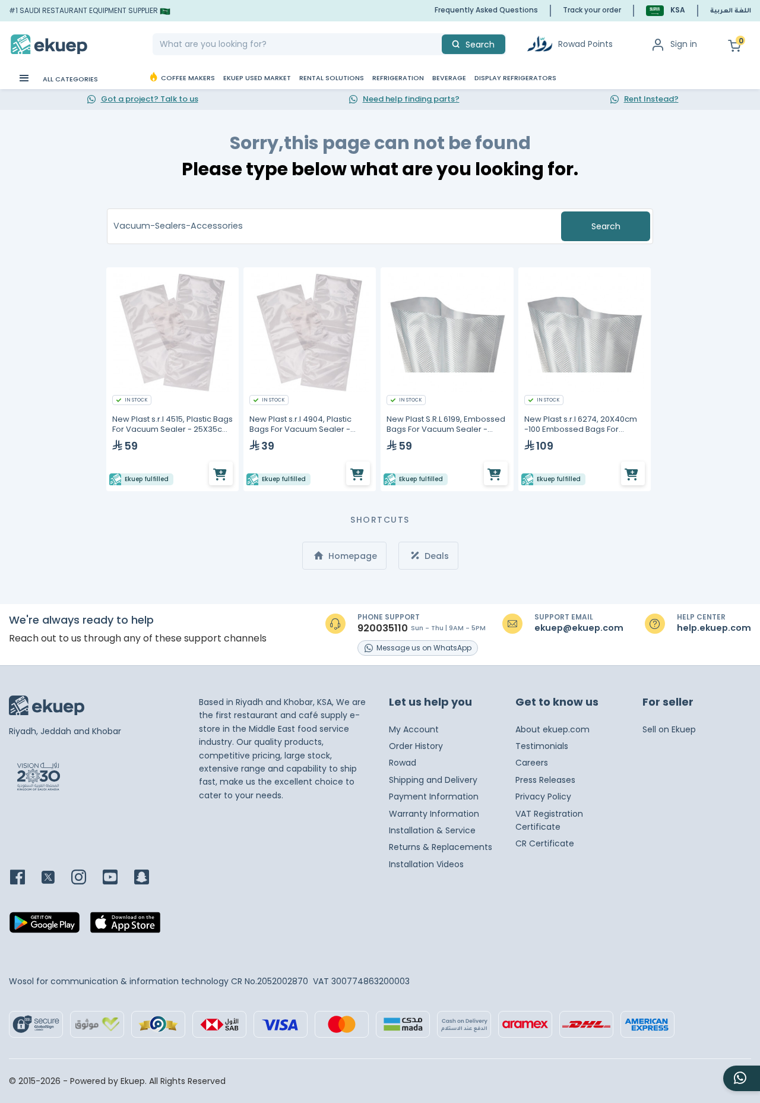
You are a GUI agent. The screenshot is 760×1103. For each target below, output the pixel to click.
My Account (414, 729)
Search (605, 226)
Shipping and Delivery (433, 780)
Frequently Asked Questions (486, 10)
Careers (531, 763)
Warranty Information (434, 814)
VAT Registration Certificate (549, 820)
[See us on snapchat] (148, 878)
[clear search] (437, 44)
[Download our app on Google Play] (44, 926)
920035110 (382, 628)
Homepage (351, 556)
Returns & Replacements (440, 847)
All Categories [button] (69, 79)
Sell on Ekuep (669, 729)
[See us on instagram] (86, 878)
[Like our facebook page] (24, 878)
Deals (435, 556)
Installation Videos (426, 864)
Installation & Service (432, 830)
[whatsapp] (741, 1078)
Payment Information (434, 796)
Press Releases (545, 780)
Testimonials (541, 746)
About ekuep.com (552, 729)
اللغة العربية (730, 11)
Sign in (683, 44)
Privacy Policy (543, 796)
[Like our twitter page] (55, 878)
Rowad (402, 763)
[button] (665, 10)
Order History (416, 746)
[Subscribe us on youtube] (117, 878)
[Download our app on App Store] (125, 926)
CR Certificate (544, 843)
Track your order (592, 10)
